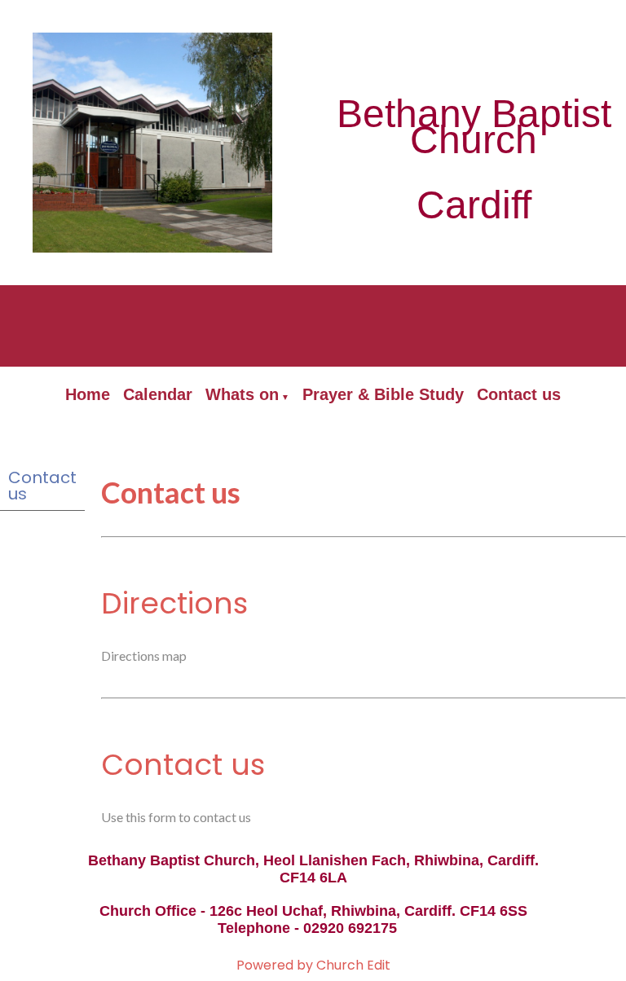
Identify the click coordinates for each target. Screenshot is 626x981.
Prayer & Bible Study (383, 394)
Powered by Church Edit (313, 965)
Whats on (242, 394)
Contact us (519, 394)
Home (87, 394)
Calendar (157, 394)
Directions (174, 603)
